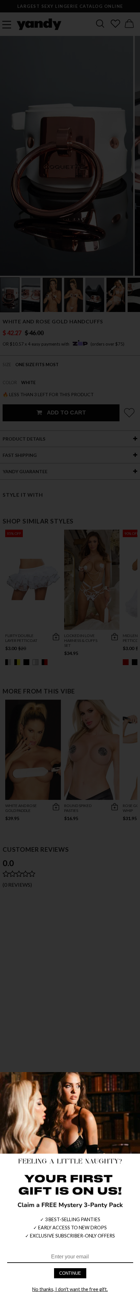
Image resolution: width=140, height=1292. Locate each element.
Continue (70, 1273)
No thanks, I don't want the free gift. (70, 1289)
